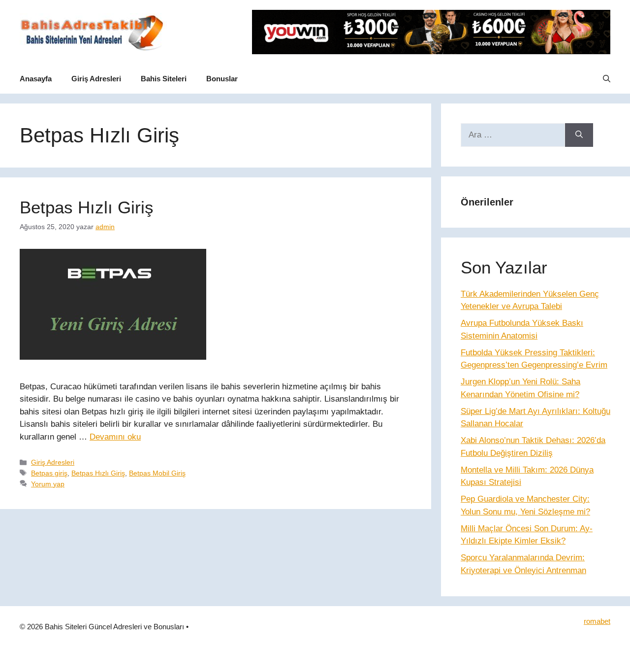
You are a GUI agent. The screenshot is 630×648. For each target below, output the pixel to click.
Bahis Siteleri (164, 78)
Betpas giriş (49, 473)
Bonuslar (222, 78)
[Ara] (579, 135)
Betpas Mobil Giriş (157, 473)
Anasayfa (36, 78)
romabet (597, 621)
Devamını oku (115, 437)
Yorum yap (47, 484)
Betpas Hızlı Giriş (87, 207)
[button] (606, 79)
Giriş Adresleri (96, 78)
